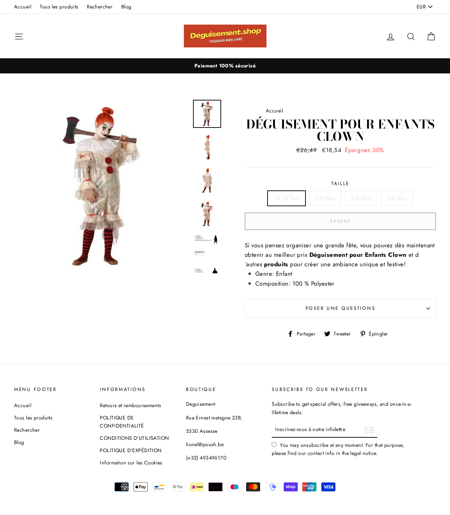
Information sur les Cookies (131, 462)
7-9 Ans (325, 198)
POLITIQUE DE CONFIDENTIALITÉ (122, 421)
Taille (340, 183)
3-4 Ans (397, 198)
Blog (126, 6)
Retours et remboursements (130, 405)
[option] (225, 66)
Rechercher (99, 6)
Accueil (22, 6)
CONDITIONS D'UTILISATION (134, 438)
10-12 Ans (286, 198)
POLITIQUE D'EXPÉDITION (130, 450)
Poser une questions (340, 308)
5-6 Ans (361, 198)
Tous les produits (59, 6)
